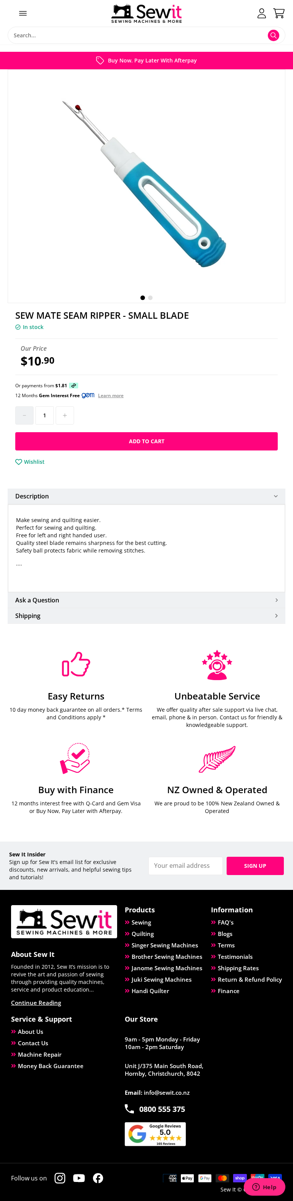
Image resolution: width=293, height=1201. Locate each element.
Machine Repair (39, 1054)
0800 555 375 (162, 1109)
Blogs (225, 933)
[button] (142, 297)
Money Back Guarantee (51, 1066)
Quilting (143, 933)
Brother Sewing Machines (167, 956)
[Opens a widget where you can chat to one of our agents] (264, 1187)
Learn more (111, 396)
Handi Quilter (150, 991)
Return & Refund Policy (250, 979)
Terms (226, 945)
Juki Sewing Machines (162, 979)
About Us (30, 1031)
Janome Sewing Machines (167, 968)
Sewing (141, 922)
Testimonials (235, 956)
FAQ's (225, 922)
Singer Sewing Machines (165, 945)
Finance (229, 991)
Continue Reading (36, 1002)
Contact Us (33, 1043)
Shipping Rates (238, 968)
